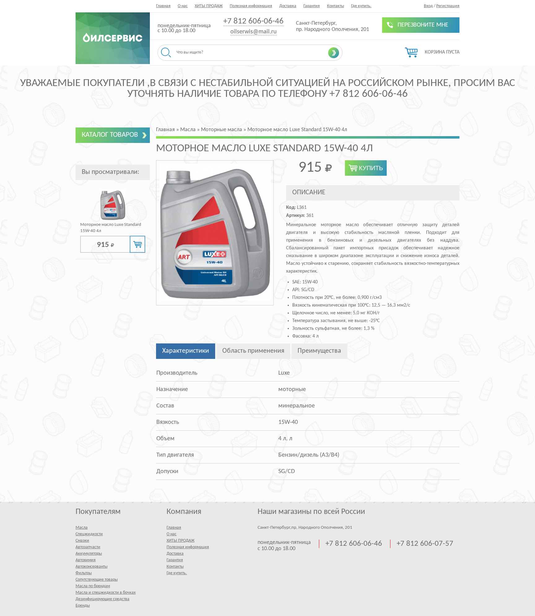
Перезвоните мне (423, 25)
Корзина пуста (442, 52)
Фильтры (84, 573)
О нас (183, 6)
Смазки (82, 540)
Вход (428, 6)
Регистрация (447, 6)
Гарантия (311, 6)
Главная (163, 6)
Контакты (335, 6)
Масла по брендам (93, 586)
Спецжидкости (89, 534)
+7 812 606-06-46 (253, 21)
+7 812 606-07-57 (425, 544)
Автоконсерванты (91, 566)
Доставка (287, 6)
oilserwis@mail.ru (253, 32)
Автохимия (86, 560)
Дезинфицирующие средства (102, 599)
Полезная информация (251, 6)
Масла (82, 527)
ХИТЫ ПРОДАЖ (209, 6)
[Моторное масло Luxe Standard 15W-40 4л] (112, 219)
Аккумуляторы (89, 553)
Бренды (83, 605)
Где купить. (361, 6)
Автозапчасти (88, 547)
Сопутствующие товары (97, 579)
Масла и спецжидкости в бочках (106, 592)
